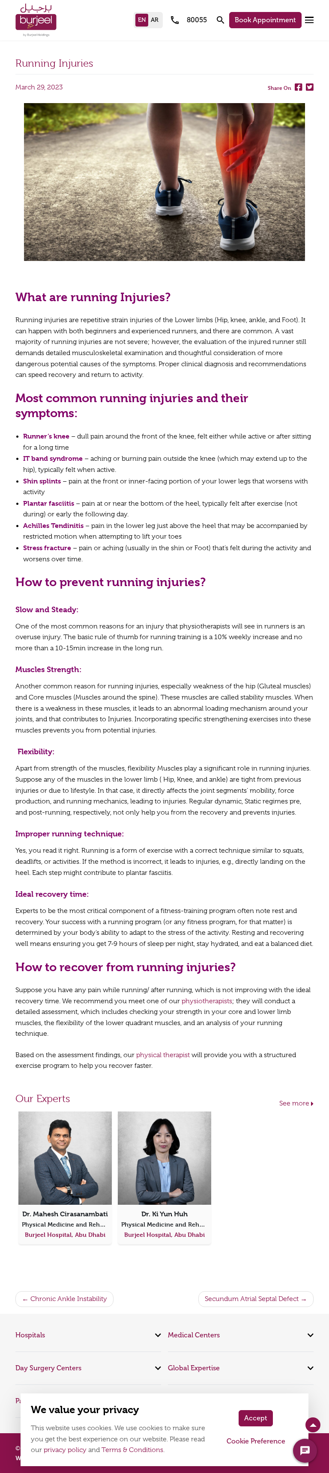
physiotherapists (207, 1001)
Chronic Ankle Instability (68, 1299)
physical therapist (163, 1055)
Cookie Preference (256, 1441)
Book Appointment (265, 20)
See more (294, 1103)
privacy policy (65, 1450)
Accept (255, 1418)
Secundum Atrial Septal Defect (252, 1299)
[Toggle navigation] (309, 20)
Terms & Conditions (132, 1450)
